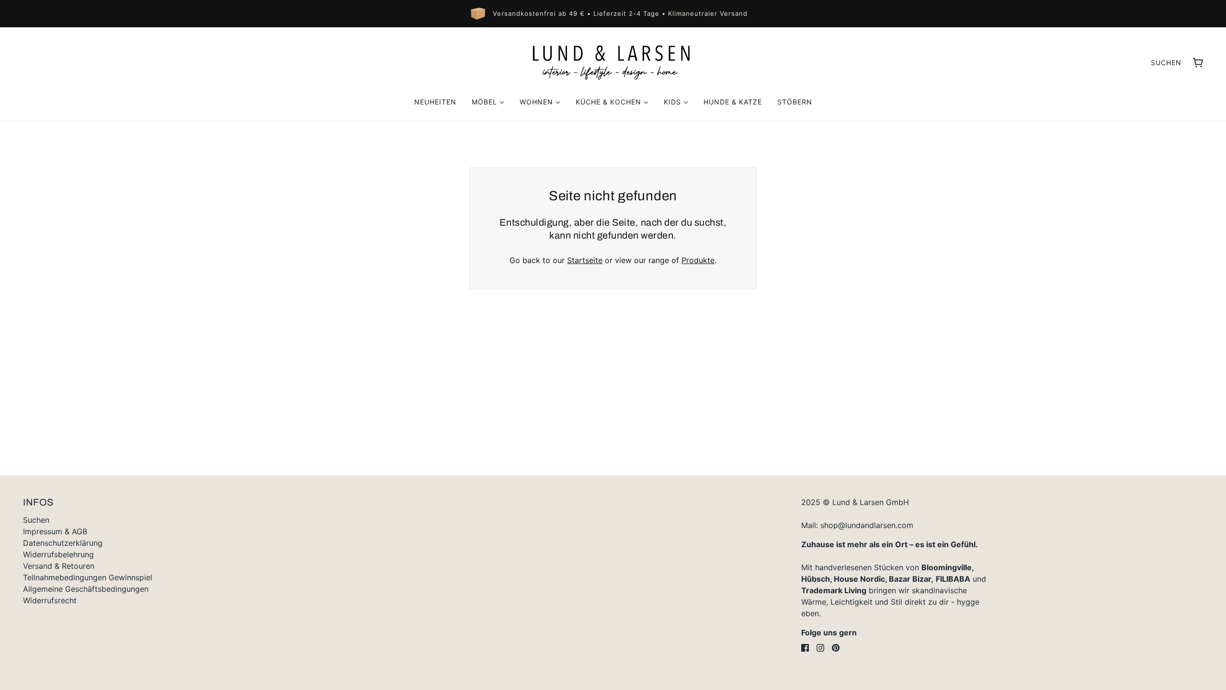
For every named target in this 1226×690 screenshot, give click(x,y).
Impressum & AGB (55, 531)
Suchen (1166, 62)
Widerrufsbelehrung (58, 554)
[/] (613, 62)
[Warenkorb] (1198, 62)
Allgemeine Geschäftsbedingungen (85, 589)
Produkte (698, 260)
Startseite (584, 260)
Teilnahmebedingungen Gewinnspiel (87, 577)
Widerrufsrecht (50, 600)
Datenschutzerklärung (62, 543)
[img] (805, 648)
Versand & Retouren (58, 566)
